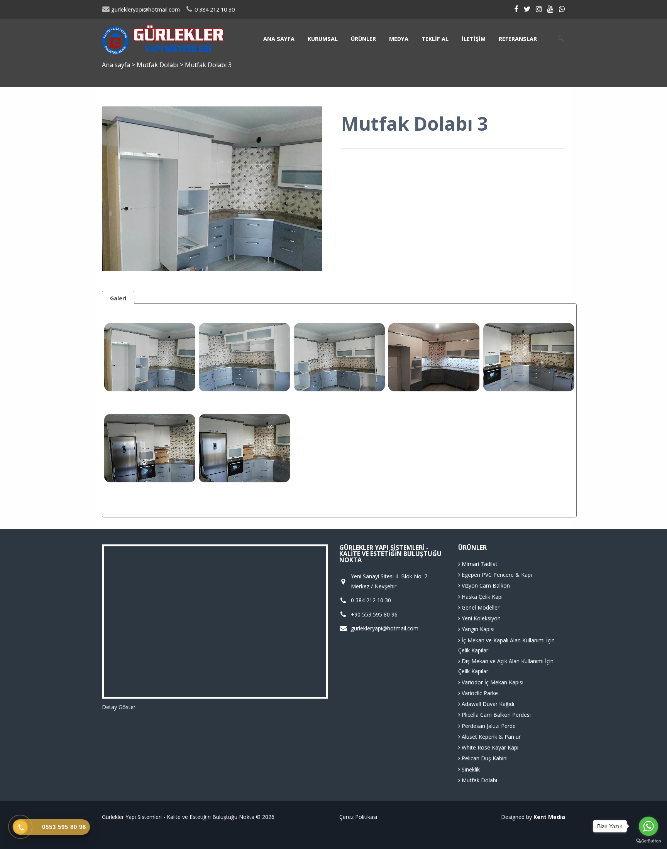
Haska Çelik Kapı (481, 596)
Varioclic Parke (479, 693)
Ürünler (363, 38)
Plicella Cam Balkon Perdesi (495, 714)
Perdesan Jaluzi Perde (488, 725)
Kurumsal (323, 38)
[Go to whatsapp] (648, 826)
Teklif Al (435, 38)
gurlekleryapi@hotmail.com (145, 9)
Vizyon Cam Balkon (485, 585)
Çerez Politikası (358, 816)
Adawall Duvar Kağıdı (487, 704)
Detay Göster (118, 707)
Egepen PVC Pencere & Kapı (496, 574)
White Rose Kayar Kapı (489, 747)
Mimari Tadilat (479, 564)
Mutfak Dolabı (158, 65)
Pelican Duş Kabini (484, 758)
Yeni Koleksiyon (480, 618)
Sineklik (470, 769)
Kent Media (549, 816)
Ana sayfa (279, 38)
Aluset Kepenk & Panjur (490, 736)
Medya (398, 38)
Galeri (118, 298)
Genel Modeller (479, 607)
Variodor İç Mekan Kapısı (491, 682)
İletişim (474, 38)
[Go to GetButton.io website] (648, 841)
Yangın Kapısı (477, 629)
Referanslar (518, 38)
